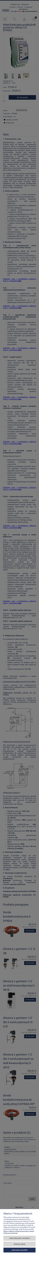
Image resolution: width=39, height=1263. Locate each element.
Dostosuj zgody (19, 1244)
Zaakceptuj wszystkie (19, 1250)
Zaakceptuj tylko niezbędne (19, 1238)
